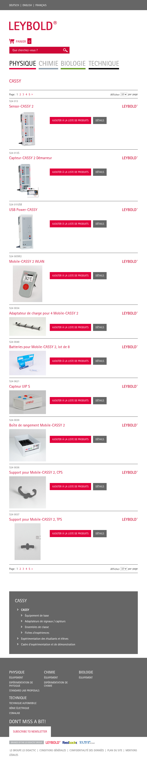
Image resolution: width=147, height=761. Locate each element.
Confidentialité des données (86, 750)
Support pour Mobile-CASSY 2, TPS (35, 519)
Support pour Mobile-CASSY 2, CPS (36, 472)
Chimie (49, 672)
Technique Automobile (22, 703)
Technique (18, 697)
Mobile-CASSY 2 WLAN (26, 261)
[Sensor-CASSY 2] (27, 128)
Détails (100, 120)
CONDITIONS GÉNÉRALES (52, 750)
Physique (16, 672)
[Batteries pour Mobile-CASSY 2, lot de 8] (27, 363)
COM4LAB (14, 713)
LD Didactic (26, 742)
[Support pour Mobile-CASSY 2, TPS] (27, 541)
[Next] (32, 94)
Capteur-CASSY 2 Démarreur (30, 158)
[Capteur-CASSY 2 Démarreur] (27, 180)
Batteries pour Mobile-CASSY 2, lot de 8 (39, 346)
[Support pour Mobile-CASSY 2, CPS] (27, 492)
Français (41, 5)
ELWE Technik (87, 742)
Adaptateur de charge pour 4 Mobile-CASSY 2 (43, 313)
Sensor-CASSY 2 (21, 106)
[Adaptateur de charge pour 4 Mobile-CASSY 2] (27, 326)
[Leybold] (33, 12)
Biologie (86, 672)
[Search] (65, 50)
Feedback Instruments (70, 742)
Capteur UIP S (19, 386)
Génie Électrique (19, 708)
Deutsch (14, 5)
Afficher (115, 94)
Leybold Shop (53, 742)
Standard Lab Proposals (24, 690)
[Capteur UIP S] (27, 402)
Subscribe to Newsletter (30, 731)
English (27, 5)
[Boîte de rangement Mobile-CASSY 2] (27, 445)
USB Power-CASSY (23, 209)
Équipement (16, 677)
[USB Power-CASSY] (27, 232)
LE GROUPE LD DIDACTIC (23, 750)
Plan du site (114, 750)
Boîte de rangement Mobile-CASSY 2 (37, 425)
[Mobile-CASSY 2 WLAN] (27, 283)
